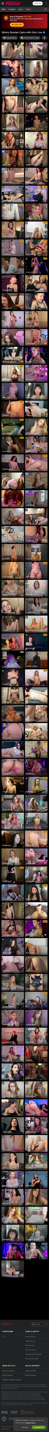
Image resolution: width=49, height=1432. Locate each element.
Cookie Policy (30, 1423)
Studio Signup (7, 1375)
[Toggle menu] (3, 3)
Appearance (11, 38)
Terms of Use (30, 1341)
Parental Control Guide (33, 1354)
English (37, 1324)
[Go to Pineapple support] (4, 1419)
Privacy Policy (30, 1337)
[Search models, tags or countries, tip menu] (45, 9)
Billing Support (30, 1375)
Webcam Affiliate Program (11, 1380)
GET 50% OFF (17, 25)
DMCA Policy (30, 1345)
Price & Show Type (31, 38)
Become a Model (8, 1371)
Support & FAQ (30, 1371)
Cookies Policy (30, 1350)
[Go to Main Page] (15, 3)
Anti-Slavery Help (31, 1359)
